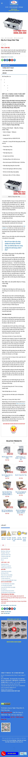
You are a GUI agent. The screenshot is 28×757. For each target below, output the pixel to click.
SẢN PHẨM (3, 569)
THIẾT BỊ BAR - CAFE (5, 562)
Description (6, 65)
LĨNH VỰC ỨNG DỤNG (5, 549)
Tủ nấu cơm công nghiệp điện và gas (8, 580)
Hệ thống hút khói (4, 573)
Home (2, 38)
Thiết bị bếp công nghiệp (6, 571)
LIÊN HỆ (4, 73)
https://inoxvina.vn (9, 689)
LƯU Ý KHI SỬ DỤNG (7, 70)
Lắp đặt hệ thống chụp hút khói (7, 590)
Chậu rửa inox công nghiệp (6, 574)
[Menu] (2, 3)
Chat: (22, 753)
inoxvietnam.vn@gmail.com (14, 10)
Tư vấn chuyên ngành (13, 7)
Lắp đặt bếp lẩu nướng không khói (8, 592)
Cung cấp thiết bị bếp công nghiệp (8, 587)
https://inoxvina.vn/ (20, 403)
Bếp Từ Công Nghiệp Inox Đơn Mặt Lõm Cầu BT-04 (7, 511)
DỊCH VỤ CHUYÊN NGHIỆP (6, 581)
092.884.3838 (8, 611)
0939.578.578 (14, 9)
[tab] (14, 65)
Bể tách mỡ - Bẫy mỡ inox (6, 576)
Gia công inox (4, 589)
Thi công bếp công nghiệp (6, 585)
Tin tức (6, 7)
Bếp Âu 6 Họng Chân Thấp (21, 475)
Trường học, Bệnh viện (5, 556)
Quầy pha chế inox (5, 564)
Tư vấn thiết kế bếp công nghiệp (7, 583)
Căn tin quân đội (4, 558)
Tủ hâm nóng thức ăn (5, 578)
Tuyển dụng (20, 7)
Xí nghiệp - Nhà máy (5, 552)
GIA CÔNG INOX (13, 605)
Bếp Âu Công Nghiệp (18, 38)
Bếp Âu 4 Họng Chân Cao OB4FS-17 (7, 475)
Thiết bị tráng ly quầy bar (6, 567)
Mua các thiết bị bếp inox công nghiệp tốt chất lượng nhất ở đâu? (14, 248)
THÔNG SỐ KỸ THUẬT (8, 68)
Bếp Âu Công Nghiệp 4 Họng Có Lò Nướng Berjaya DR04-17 (21, 512)
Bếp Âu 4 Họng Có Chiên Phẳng (7, 457)
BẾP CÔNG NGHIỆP (5, 605)
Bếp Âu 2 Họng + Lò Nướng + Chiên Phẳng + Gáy (20, 458)
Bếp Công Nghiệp (9, 38)
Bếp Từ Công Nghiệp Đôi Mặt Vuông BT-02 (21, 492)
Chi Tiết (7, 460)
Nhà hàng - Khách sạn (5, 551)
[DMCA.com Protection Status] (5, 703)
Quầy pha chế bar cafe (6, 554)
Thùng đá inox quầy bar (6, 566)
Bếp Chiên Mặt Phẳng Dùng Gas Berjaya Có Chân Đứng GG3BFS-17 (7, 493)
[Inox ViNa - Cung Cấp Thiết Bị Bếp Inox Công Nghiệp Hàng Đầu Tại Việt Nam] (14, 2)
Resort (2, 560)
